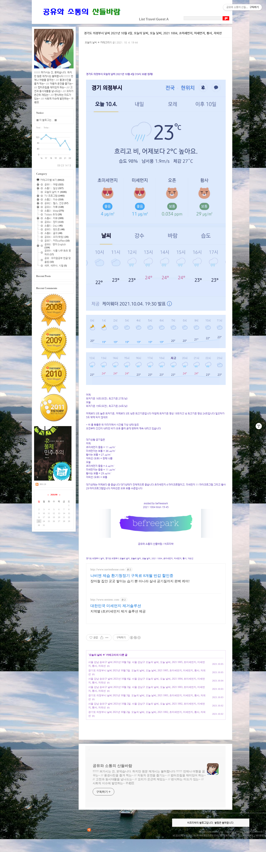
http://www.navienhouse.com (107, 569)
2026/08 (53, 494)
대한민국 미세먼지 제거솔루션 (115, 606)
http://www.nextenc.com (104, 599)
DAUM (218, 835)
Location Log (215, 831)
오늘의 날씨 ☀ (97, 654)
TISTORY (98, 830)
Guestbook (256, 831)
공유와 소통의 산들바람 (112, 766)
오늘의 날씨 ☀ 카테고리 (97, 42)
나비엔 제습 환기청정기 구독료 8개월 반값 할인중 (131, 576)
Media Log (242, 831)
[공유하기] (101, 637)
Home (202, 831)
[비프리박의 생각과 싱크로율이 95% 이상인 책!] (53, 479)
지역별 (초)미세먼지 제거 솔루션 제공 (118, 611)
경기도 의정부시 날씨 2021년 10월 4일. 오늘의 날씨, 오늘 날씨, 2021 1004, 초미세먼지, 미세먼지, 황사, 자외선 (153, 33)
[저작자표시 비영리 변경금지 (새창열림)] (135, 637)
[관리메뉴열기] (259, 426)
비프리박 (178, 835)
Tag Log (229, 831)
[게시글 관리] (107, 637)
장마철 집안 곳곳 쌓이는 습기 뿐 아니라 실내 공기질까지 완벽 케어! (140, 581)
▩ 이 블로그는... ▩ (46, 120)
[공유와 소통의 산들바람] (81, 19)
